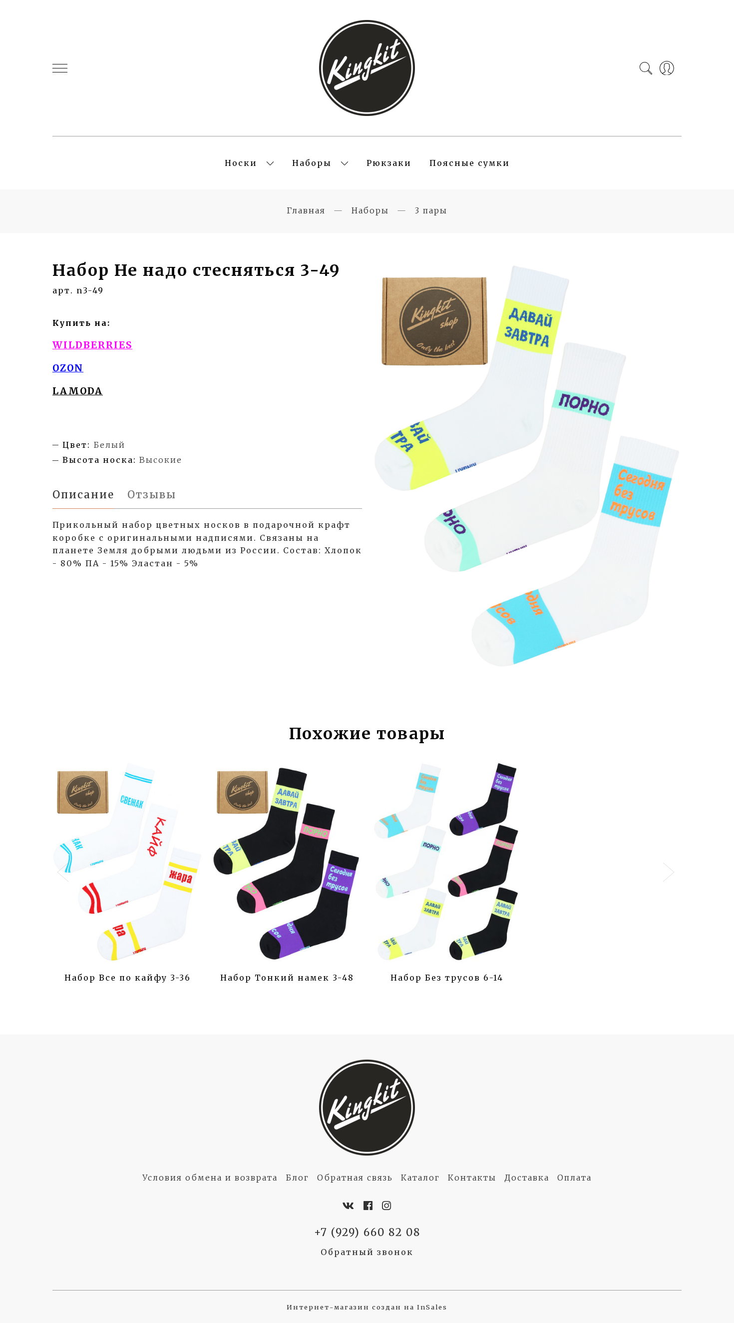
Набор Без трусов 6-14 (446, 978)
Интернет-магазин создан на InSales (367, 1307)
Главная (306, 210)
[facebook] (368, 1206)
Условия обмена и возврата (210, 1178)
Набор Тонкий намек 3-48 (287, 978)
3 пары (431, 210)
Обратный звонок (367, 1252)
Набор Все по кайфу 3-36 (127, 978)
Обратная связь (355, 1178)
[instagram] (387, 1206)
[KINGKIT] (367, 68)
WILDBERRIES (92, 345)
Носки (241, 163)
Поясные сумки (469, 163)
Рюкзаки (389, 163)
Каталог (420, 1178)
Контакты (472, 1178)
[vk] (349, 1206)
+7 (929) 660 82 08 (367, 1232)
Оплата (574, 1178)
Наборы (312, 163)
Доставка (526, 1178)
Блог (297, 1178)
